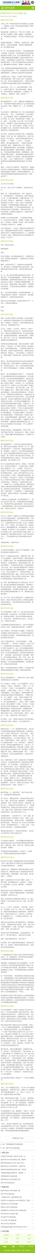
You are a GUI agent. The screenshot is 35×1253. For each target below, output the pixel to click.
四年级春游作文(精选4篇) (14, 1144)
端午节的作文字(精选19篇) (9, 1213)
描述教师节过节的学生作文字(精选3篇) (13, 1210)
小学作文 (6, 1235)
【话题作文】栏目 (18, 1138)
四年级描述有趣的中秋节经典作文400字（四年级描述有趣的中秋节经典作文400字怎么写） (16, 1227)
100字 (17, 1235)
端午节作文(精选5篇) (13, 1148)
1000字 (29, 1242)
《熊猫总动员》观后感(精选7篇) (11, 1197)
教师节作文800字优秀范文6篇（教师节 (13, 1159)
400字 (17, 1238)
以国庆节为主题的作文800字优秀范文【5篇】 (16, 1200)
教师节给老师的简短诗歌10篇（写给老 (13, 1169)
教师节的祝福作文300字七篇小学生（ (13, 1163)
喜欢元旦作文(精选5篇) (8, 1223)
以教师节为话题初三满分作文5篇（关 (13, 1156)
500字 (29, 1238)
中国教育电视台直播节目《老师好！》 (13, 1173)
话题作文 (14, 16)
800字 (17, 1242)
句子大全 (30, 1246)
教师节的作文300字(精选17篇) (10, 1179)
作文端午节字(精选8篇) (8, 1217)
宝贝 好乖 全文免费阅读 (8, 1220)
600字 (6, 1242)
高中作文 (21, 1246)
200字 (29, 1235)
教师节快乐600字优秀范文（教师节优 (13, 1166)
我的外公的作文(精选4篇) (9, 1207)
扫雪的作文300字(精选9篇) (9, 1204)
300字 (6, 1238)
